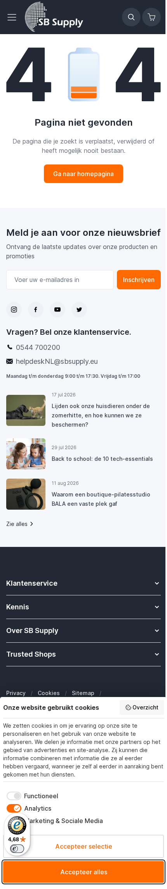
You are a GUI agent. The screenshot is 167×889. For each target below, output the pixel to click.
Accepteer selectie (83, 846)
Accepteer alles (83, 872)
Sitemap (83, 693)
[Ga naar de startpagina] (54, 17)
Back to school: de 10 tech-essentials (102, 458)
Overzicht (145, 707)
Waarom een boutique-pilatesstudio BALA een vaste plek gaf (101, 499)
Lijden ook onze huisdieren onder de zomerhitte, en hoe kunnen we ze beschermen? (101, 415)
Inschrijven (139, 280)
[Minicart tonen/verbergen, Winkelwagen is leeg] (151, 17)
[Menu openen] (14, 17)
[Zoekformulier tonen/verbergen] (131, 17)
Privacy (16, 693)
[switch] (17, 848)
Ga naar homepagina (83, 174)
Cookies (49, 693)
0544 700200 (38, 347)
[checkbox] (30, 796)
